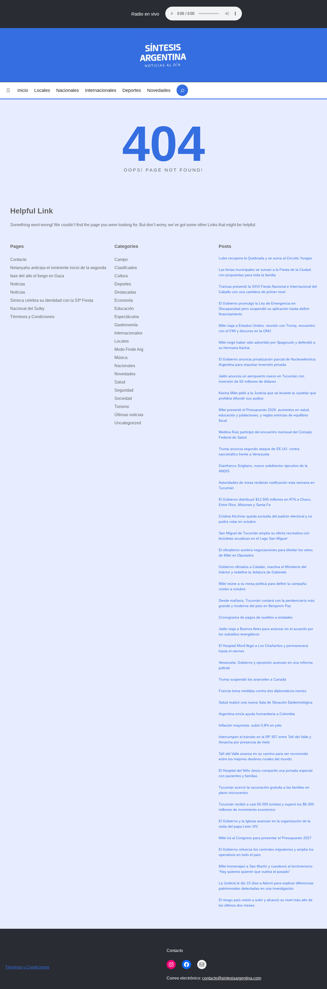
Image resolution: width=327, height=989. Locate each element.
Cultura (121, 276)
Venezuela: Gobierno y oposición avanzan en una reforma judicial (266, 665)
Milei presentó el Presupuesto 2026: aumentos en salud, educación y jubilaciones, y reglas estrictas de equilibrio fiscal (264, 415)
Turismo (121, 406)
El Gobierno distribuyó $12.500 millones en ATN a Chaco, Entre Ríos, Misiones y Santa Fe (265, 502)
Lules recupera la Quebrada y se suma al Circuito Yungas (265, 258)
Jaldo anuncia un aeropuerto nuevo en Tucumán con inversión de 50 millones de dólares (261, 378)
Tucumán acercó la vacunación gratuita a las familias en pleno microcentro (264, 790)
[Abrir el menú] (8, 90)
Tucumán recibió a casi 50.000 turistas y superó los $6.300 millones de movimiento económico (266, 807)
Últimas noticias (128, 415)
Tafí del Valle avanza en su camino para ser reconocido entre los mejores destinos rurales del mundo (263, 756)
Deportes (122, 284)
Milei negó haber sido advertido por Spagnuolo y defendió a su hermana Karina (267, 345)
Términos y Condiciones (32, 317)
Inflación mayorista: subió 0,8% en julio (250, 725)
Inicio (22, 90)
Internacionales (128, 333)
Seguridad (123, 390)
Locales (121, 341)
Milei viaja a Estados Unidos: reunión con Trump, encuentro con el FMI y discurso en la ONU (267, 328)
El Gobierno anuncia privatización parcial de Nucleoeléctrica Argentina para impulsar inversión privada (267, 362)
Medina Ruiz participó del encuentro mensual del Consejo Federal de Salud (265, 434)
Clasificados (125, 268)
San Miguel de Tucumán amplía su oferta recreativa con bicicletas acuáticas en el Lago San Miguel (264, 535)
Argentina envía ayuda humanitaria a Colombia (257, 714)
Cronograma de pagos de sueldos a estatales (256, 617)
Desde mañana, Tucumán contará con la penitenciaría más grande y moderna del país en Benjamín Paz (266, 603)
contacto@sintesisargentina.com (231, 978)
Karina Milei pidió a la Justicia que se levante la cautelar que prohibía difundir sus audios (267, 395)
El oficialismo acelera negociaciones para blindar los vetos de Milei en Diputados (266, 552)
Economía (123, 300)
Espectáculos (126, 317)
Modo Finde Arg (128, 349)
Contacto (18, 259)
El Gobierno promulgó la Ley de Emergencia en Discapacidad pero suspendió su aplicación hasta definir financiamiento (264, 308)
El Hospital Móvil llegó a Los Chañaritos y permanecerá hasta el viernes (263, 648)
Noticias (17, 284)
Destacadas (125, 292)
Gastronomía (126, 325)
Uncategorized (127, 423)
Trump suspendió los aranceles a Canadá (252, 679)
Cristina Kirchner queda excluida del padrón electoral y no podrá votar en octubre (265, 519)
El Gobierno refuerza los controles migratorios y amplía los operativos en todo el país (266, 852)
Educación (124, 308)
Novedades (124, 374)
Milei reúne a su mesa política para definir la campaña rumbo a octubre (262, 586)
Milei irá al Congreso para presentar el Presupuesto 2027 (265, 838)
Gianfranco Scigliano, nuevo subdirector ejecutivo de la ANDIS (263, 468)
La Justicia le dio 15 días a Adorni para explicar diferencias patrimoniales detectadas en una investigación (266, 885)
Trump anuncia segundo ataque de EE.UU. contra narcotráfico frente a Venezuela (259, 451)
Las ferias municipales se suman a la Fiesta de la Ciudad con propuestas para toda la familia (265, 272)
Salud (119, 382)
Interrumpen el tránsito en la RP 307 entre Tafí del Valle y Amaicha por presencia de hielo (265, 739)
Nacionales (124, 366)
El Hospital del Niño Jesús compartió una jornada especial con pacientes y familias (265, 773)
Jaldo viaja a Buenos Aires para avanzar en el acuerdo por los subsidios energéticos (266, 631)
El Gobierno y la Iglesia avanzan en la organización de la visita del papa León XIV (264, 823)
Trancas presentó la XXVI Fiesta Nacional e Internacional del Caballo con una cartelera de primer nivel (268, 289)
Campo (121, 259)
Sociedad (123, 398)
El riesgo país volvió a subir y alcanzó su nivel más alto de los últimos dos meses (265, 902)
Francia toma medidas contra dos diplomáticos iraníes (262, 691)
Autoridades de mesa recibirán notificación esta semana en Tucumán (266, 485)
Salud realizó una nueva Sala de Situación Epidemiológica (265, 702)
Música (120, 357)
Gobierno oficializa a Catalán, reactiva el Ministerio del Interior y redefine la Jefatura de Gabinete (262, 569)
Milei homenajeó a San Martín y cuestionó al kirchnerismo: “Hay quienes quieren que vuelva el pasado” (266, 869)
